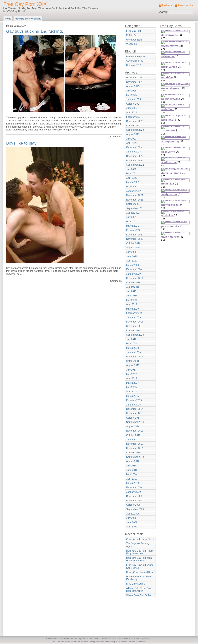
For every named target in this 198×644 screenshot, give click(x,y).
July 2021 (131, 217)
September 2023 (135, 130)
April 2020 (131, 260)
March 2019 (132, 308)
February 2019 (134, 313)
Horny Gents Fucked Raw (139, 572)
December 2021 (134, 195)
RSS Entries (121, 642)
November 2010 (134, 448)
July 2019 (131, 291)
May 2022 (131, 173)
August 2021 (133, 213)
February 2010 (134, 487)
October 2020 (133, 243)
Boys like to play (21, 143)
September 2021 (135, 208)
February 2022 (134, 186)
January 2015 (133, 404)
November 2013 (134, 430)
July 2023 (131, 138)
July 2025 (131, 90)
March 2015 (132, 396)
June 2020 (131, 256)
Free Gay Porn (134, 31)
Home (8, 18)
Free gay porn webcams (28, 18)
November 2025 (134, 82)
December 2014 (134, 409)
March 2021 (132, 225)
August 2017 (133, 365)
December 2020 (134, 234)
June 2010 (131, 470)
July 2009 (131, 518)
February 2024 (134, 117)
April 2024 (131, 112)
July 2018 (131, 339)
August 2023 (133, 134)
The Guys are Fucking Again (137, 545)
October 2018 (133, 330)
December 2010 (134, 444)
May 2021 (131, 221)
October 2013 (133, 435)
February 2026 (134, 77)
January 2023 (133, 151)
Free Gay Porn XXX (25, 4)
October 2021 (133, 204)
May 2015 (131, 387)
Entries (167, 5)
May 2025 (131, 95)
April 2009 (131, 526)
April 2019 (131, 304)
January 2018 (133, 352)
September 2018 (135, 334)
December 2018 (134, 321)
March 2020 (132, 265)
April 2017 (131, 378)
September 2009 (135, 509)
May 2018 (131, 343)
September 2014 (135, 422)
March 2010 (132, 483)
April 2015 (131, 391)
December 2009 (134, 496)
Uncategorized (134, 39)
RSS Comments (138, 642)
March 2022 (132, 182)
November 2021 (134, 199)
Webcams (131, 44)
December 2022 (134, 156)
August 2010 (133, 461)
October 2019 (133, 282)
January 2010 (133, 492)
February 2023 (134, 147)
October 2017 (133, 361)
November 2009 (134, 500)
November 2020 (134, 239)
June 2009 (131, 522)
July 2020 (131, 252)
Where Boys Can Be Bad (139, 595)
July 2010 (131, 465)
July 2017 (131, 369)
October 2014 (133, 417)
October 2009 (133, 505)
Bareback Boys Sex (136, 56)
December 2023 (134, 121)
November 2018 (134, 326)
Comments (185, 5)
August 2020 (133, 247)
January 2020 (133, 273)
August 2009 (133, 513)
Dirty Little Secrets (135, 583)
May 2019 (131, 300)
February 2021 (134, 230)
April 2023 (131, 143)
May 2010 (131, 474)
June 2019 (131, 295)
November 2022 (134, 160)
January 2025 (133, 99)
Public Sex (131, 35)
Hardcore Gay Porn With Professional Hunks (139, 559)
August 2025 (133, 86)
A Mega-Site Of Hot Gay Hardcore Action (138, 589)
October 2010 (133, 452)
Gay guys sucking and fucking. (34, 31)
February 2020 (134, 269)
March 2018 (132, 348)
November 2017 (134, 356)
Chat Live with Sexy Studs (140, 539)
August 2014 (133, 426)
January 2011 (133, 439)
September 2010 (135, 457)
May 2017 (131, 374)
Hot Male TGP (133, 65)
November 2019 (134, 278)
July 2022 (131, 169)
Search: (163, 12)
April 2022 (131, 178)
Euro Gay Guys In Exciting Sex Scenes (140, 566)
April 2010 (131, 478)
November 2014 (134, 413)
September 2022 (135, 164)
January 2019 (133, 317)
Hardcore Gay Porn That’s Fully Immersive (140, 552)
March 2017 (132, 383)
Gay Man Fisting (134, 60)
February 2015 (134, 400)
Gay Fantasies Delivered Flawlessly (139, 578)
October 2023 (133, 125)
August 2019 (133, 287)
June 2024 (131, 108)
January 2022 (133, 191)
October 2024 (133, 103)
